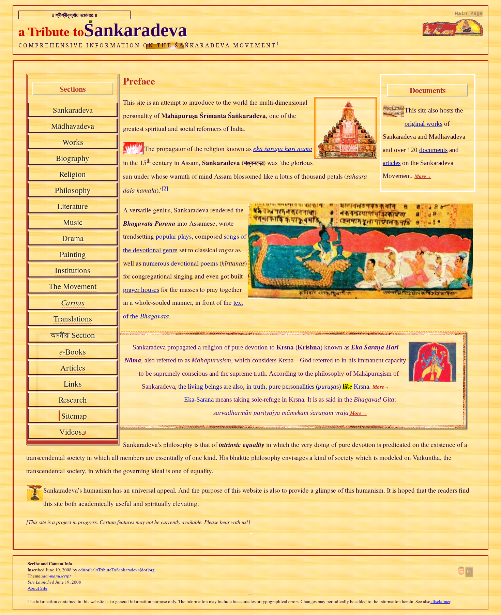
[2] (165, 188)
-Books (72, 351)
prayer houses (141, 289)
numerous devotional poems (180, 263)
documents (433, 149)
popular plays (174, 236)
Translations (73, 318)
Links (73, 383)
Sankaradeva (73, 110)
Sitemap (74, 415)
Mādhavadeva (72, 126)
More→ (422, 176)
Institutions (72, 270)
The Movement (72, 286)
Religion (72, 174)
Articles (72, 367)
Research (73, 399)
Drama (73, 238)
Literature (72, 206)
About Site (37, 588)
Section (72, 335)
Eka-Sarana (199, 399)
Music (72, 222)
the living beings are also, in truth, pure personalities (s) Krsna (273, 386)
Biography (72, 158)
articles (391, 162)
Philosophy (73, 190)
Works (72, 142)
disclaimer (440, 601)
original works (423, 123)
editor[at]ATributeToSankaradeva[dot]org (116, 570)
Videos (70, 431)
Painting (73, 254)
